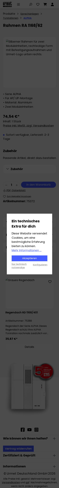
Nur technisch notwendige (19, 266)
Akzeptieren (29, 258)
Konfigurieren (40, 264)
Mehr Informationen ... (26, 250)
